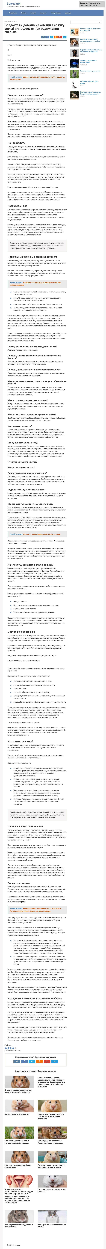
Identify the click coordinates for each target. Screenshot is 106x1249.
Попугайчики (56, 13)
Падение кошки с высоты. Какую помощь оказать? (90, 93)
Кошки (33, 13)
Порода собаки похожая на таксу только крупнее (90, 51)
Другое (68, 13)
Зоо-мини (13, 3)
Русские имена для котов (90, 71)
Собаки (23, 13)
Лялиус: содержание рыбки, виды (88, 61)
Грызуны (43, 13)
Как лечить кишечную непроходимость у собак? (90, 40)
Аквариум (13, 13)
